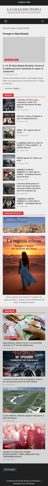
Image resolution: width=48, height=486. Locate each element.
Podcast (7, 374)
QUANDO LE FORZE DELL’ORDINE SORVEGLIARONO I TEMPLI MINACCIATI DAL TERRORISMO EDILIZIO (24, 436)
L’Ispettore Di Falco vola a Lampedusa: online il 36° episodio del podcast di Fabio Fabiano (9, 105)
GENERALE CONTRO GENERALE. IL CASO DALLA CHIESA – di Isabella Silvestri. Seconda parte (9, 175)
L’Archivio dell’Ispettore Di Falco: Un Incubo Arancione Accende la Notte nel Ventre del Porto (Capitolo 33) (9, 189)
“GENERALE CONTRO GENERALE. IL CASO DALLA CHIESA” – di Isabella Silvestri (9, 202)
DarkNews (17, 483)
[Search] (42, 21)
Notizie (7, 410)
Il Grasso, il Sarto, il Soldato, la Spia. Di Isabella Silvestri (9, 119)
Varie (16, 60)
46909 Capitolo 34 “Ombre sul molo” (9, 161)
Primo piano (9, 60)
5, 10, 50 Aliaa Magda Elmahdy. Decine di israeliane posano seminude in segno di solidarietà (24, 50)
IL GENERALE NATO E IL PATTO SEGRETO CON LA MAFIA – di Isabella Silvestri (9, 147)
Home (5, 28)
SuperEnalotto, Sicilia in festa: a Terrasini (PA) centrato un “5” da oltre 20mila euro (24, 327)
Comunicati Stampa (11, 337)
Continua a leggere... (13, 88)
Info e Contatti (10, 469)
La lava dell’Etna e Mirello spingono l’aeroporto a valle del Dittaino (24, 400)
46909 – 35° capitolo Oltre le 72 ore (9, 133)
